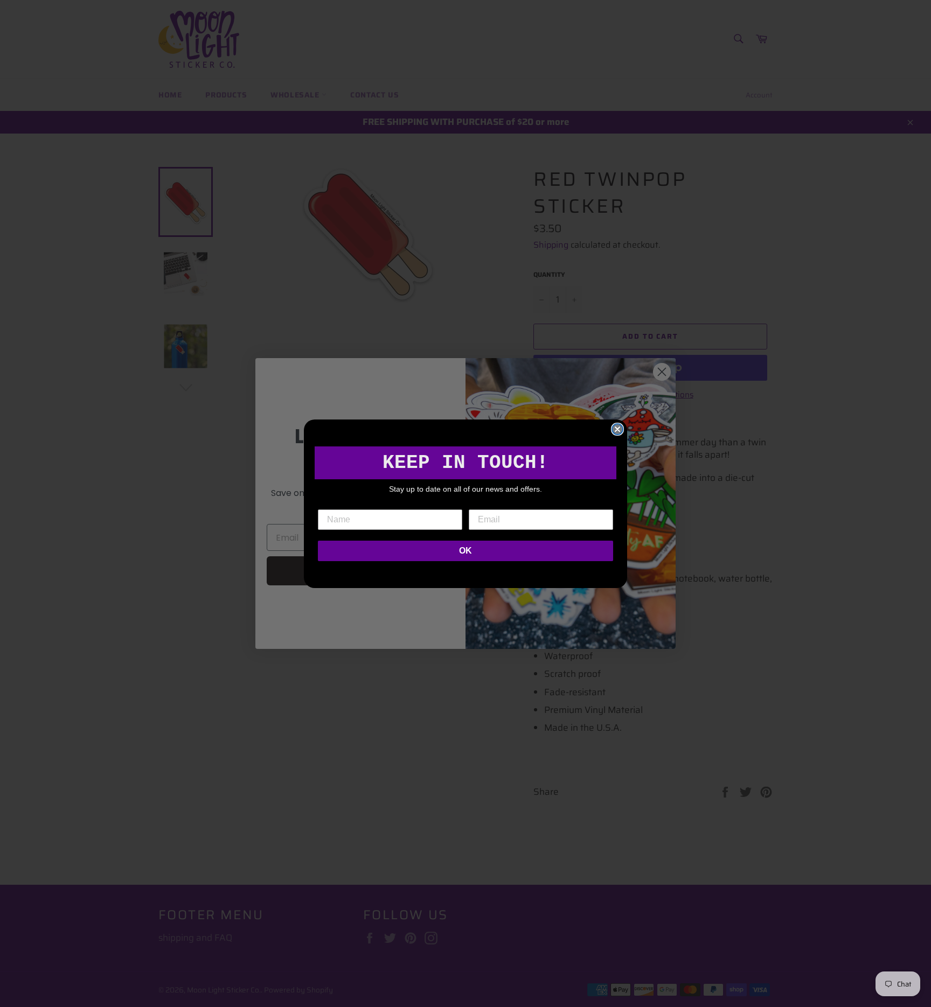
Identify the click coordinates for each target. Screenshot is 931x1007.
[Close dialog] (617, 429)
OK (465, 550)
